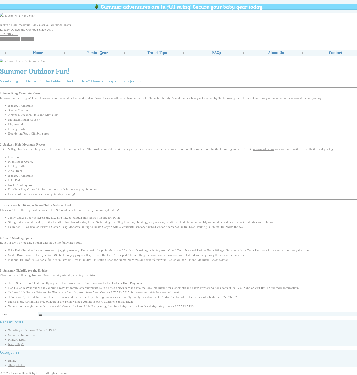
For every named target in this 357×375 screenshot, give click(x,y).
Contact (335, 52)
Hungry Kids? (17, 339)
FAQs (216, 52)
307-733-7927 (120, 292)
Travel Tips (157, 52)
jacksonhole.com (263, 149)
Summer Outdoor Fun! (22, 335)
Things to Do (16, 365)
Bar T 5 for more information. (280, 288)
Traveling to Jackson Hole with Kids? (32, 330)
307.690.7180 (9, 34)
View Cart (27, 39)
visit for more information (165, 292)
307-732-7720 (184, 306)
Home (38, 52)
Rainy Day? (16, 344)
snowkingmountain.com (270, 98)
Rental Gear (97, 52)
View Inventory (10, 39)
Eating (12, 360)
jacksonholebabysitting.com (152, 306)
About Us (276, 52)
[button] (40, 315)
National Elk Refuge (21, 259)
